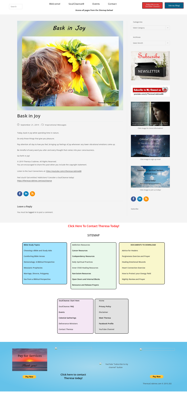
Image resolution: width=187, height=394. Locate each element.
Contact (112, 3)
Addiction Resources (81, 245)
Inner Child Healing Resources (85, 268)
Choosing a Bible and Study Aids (38, 250)
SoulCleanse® (76, 3)
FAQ (72, 306)
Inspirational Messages (55, 125)
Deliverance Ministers (68, 323)
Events (96, 3)
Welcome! (54, 3)
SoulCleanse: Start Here (69, 300)
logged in (32, 212)
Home (101, 300)
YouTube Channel (106, 329)
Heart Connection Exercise (133, 268)
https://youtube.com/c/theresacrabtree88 (63, 171)
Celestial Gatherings (67, 318)
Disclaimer (103, 312)
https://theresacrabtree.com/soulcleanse (34, 180)
